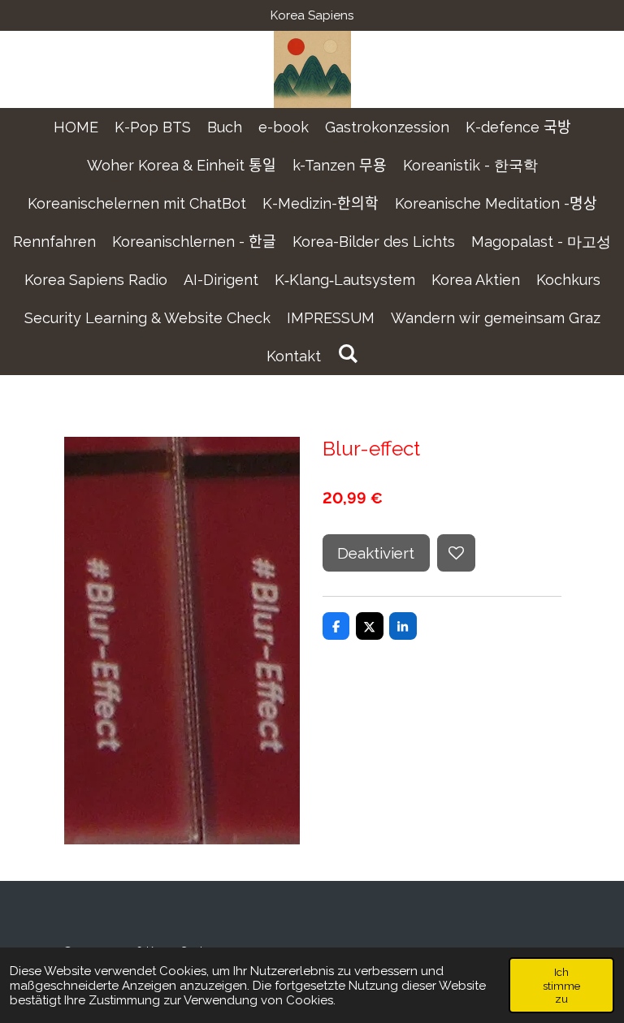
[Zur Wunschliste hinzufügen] (456, 553)
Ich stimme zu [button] (561, 984)
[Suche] (347, 353)
